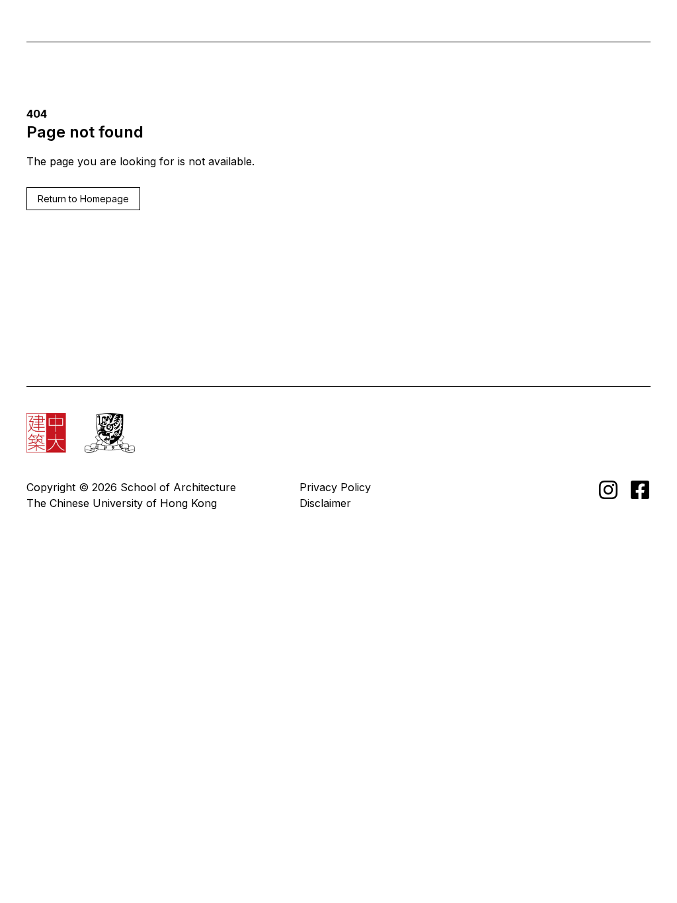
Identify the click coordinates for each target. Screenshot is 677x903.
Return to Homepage (83, 198)
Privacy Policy (335, 487)
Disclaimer (325, 503)
